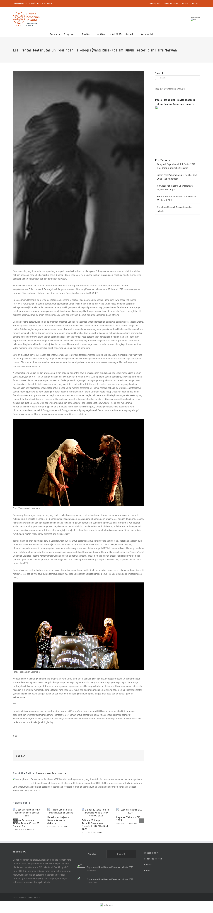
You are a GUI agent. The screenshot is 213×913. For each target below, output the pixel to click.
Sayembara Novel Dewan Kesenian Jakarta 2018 (110, 879)
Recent (121, 853)
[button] (158, 34)
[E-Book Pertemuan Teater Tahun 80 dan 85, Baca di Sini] (27, 809)
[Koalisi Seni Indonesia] (193, 19)
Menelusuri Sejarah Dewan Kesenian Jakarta (58, 820)
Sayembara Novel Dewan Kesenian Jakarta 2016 (110, 867)
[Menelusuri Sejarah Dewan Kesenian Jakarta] (61, 809)
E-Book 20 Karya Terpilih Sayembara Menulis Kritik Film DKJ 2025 (95, 824)
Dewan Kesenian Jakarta (51, 773)
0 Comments (29, 829)
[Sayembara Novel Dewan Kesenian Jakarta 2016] (81, 868)
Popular (91, 853)
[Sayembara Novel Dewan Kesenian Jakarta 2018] (81, 881)
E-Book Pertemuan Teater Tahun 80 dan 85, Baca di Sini (26, 823)
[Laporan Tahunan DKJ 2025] (130, 809)
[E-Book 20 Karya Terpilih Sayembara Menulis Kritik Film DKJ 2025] (95, 809)
